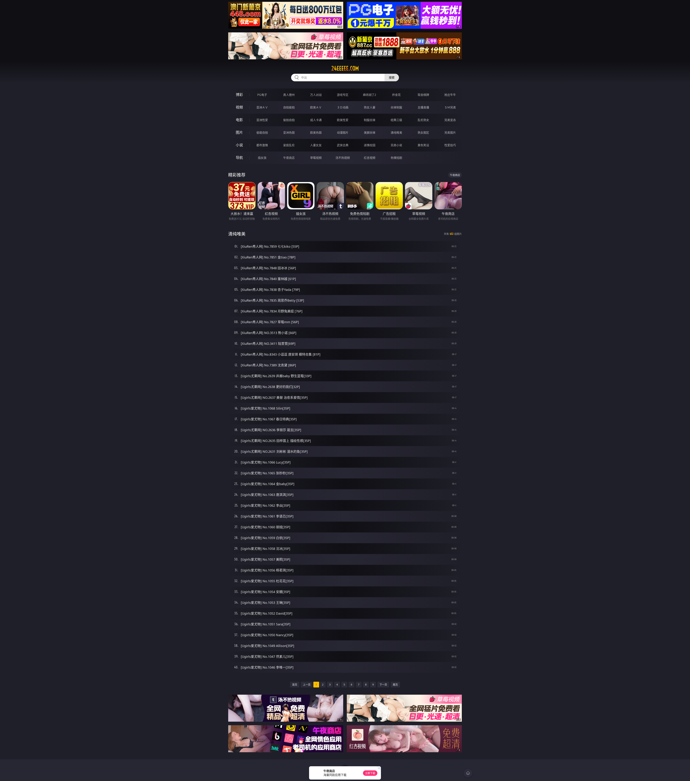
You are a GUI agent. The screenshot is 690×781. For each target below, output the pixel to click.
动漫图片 (342, 133)
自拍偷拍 (289, 107)
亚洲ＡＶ (262, 107)
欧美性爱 (342, 120)
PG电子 (262, 95)
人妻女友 (316, 145)
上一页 (306, 684)
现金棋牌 (423, 95)
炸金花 (396, 95)
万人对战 (316, 95)
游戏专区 (342, 95)
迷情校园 (369, 145)
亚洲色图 (289, 133)
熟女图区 (423, 133)
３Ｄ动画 (342, 107)
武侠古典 (342, 145)
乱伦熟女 (423, 120)
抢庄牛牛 (450, 95)
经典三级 (396, 120)
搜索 (392, 78)
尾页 (395, 684)
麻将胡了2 (369, 95)
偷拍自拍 (289, 120)
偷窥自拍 (262, 133)
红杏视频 (369, 158)
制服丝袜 (369, 120)
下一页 (383, 684)
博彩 (239, 94)
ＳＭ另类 (450, 107)
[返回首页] (468, 773)
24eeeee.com (345, 68)
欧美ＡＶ (316, 107)
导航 (239, 157)
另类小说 (396, 145)
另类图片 (450, 133)
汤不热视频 (342, 158)
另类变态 (450, 120)
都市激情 (262, 145)
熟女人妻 (369, 107)
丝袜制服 (396, 107)
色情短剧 (396, 158)
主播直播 (423, 107)
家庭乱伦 (289, 145)
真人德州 (289, 95)
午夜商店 (289, 158)
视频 (239, 107)
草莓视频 (316, 158)
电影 (239, 119)
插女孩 (262, 158)
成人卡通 (316, 120)
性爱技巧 (450, 145)
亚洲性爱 (262, 120)
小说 (239, 145)
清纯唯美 (396, 133)
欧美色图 (316, 133)
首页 (294, 684)
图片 (239, 132)
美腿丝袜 (369, 133)
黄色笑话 (423, 145)
